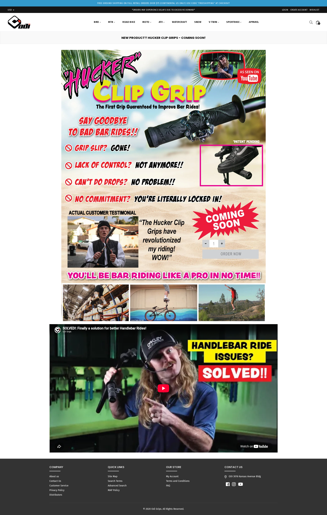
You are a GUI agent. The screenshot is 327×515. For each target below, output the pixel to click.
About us (54, 476)
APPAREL (254, 22)
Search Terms (115, 481)
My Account (172, 476)
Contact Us (55, 481)
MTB (111, 22)
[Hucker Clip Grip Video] (163, 186)
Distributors (55, 494)
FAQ (168, 485)
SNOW (197, 22)
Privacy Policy (56, 490)
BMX (97, 22)
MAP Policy (114, 490)
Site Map (112, 476)
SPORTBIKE (233, 22)
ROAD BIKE (128, 22)
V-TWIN (213, 22)
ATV (161, 22)
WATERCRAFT (179, 22)
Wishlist (314, 10)
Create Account (298, 10)
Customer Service (58, 485)
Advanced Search (117, 485)
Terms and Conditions (178, 481)
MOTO (146, 22)
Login (285, 10)
